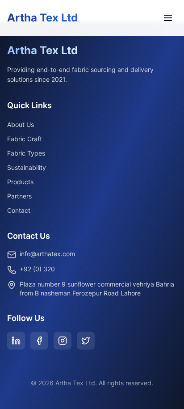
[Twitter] (86, 341)
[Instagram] (62, 341)
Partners (19, 196)
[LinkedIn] (16, 341)
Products (20, 182)
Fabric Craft (24, 139)
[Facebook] (39, 341)
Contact (18, 210)
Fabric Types (26, 153)
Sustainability (26, 167)
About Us (20, 124)
